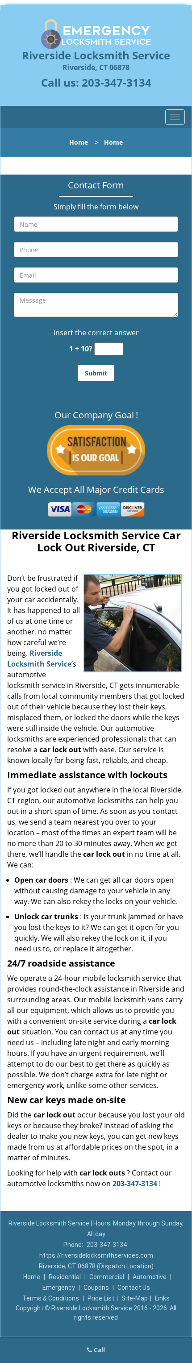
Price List (101, 1298)
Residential (65, 1276)
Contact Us (133, 1287)
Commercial (106, 1276)
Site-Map (134, 1298)
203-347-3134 (116, 82)
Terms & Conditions (50, 1298)
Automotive (150, 1276)
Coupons (96, 1287)
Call (98, 1350)
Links (162, 1298)
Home (78, 142)
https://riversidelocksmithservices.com (96, 1255)
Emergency (58, 1287)
